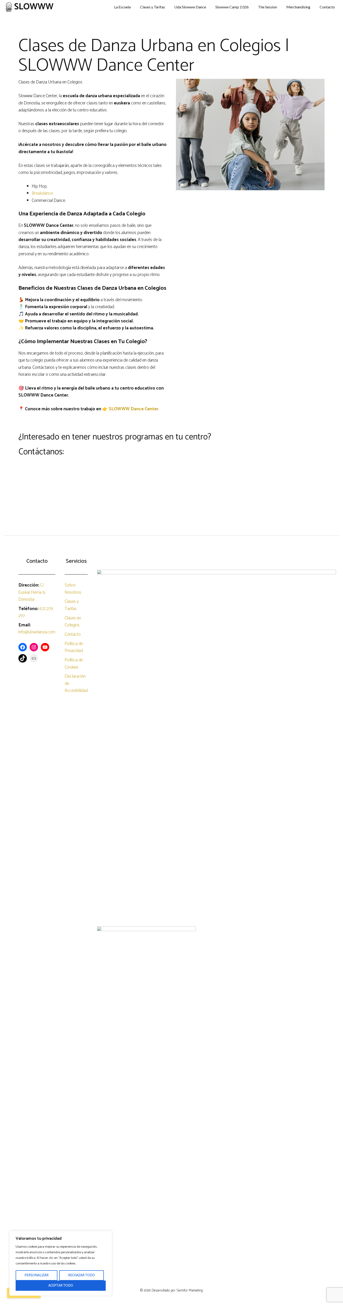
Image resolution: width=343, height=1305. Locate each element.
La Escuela (122, 7)
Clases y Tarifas (152, 7)
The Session (267, 7)
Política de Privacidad (74, 647)
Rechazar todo (81, 1275)
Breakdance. (42, 193)
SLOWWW (33, 7)
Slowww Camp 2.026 (232, 7)
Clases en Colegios (73, 622)
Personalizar (36, 1275)
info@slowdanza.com (36, 632)
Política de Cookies (74, 663)
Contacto (327, 7)
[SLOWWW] (9, 7)
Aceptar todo (60, 1285)
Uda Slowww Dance (190, 7)
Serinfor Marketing (189, 1290)
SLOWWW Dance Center (133, 409)
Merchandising (298, 7)
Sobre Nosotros (73, 589)
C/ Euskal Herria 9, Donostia (32, 592)
